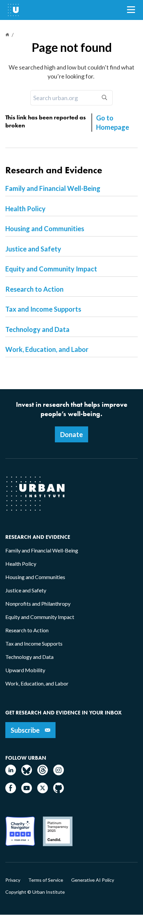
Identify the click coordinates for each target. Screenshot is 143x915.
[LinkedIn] (10, 773)
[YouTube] (26, 791)
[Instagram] (58, 773)
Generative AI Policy (92, 880)
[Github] (58, 791)
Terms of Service (45, 880)
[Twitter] (42, 791)
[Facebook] (10, 791)
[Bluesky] (26, 773)
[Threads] (42, 773)
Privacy (12, 880)
